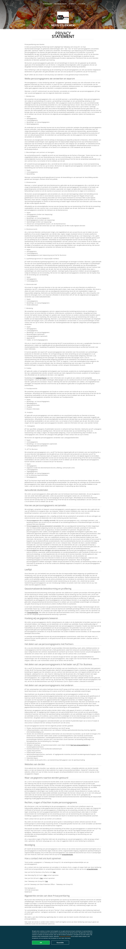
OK (41, 942)
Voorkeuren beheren (65, 936)
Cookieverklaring (41, 378)
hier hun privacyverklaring (79, 745)
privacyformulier (32, 612)
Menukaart (47, 4)
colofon (81, 4)
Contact (72, 4)
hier (54, 872)
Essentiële (60, 942)
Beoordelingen (60, 4)
